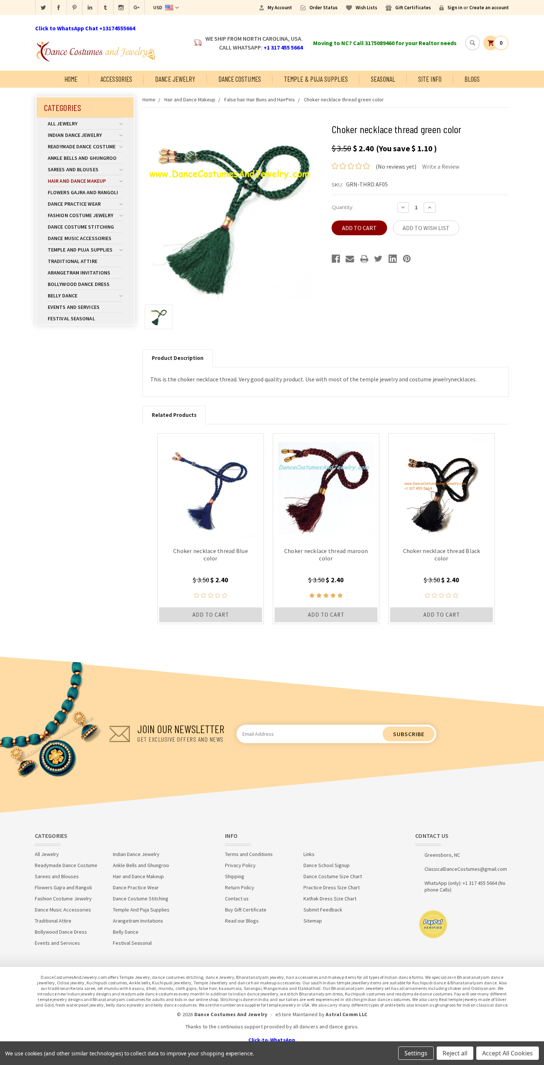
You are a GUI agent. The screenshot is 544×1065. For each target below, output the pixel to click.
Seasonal (383, 79)
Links (309, 854)
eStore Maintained (296, 1014)
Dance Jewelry (175, 79)
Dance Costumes (239, 79)
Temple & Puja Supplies (316, 79)
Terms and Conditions (249, 854)
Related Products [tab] (174, 414)
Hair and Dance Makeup (77, 181)
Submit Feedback (322, 909)
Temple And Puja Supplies (80, 249)
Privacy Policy (240, 865)
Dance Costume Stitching (81, 226)
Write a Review (440, 166)
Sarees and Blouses (73, 169)
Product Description (178, 357)
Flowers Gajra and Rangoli (83, 192)
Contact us (237, 898)
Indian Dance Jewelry (75, 135)
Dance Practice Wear (74, 203)
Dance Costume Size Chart (332, 876)
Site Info (429, 79)
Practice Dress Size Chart (331, 887)
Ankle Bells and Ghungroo (82, 158)
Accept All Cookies (507, 1053)
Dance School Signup (326, 865)
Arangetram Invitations (79, 272)
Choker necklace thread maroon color (326, 554)
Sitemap (312, 920)
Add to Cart (210, 614)
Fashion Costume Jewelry (80, 215)
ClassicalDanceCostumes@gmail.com (465, 869)
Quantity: (342, 207)
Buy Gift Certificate (245, 909)
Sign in (454, 7)
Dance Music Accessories (79, 238)
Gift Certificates (413, 7)
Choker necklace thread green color (344, 99)
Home (70, 79)
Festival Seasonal (71, 318)
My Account (280, 7)
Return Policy (239, 887)
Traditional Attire (72, 261)
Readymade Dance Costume (81, 146)
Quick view (210, 486)
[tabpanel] (210, 528)
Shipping (234, 876)
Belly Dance (62, 295)
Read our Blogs (242, 920)
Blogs (472, 79)
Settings (415, 1053)
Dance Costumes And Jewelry (231, 1014)
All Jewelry (62, 123)
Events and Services (74, 307)
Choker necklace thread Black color (441, 554)
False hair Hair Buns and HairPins (259, 99)
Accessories (116, 79)
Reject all (455, 1053)
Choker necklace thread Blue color (210, 554)
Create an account (489, 7)
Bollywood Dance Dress (79, 284)
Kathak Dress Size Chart (329, 898)
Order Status (323, 7)
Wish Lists (366, 7)
